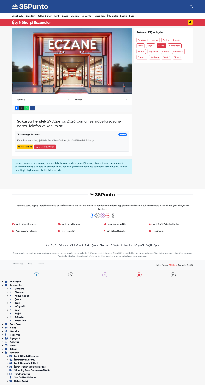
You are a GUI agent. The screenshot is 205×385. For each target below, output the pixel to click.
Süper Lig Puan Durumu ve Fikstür (32, 370)
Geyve (151, 45)
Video (12, 327)
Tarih (57, 15)
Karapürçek (174, 45)
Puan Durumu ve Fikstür (26, 230)
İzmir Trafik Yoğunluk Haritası (166, 224)
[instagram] (104, 274)
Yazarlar (14, 331)
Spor (131, 15)
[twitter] (70, 274)
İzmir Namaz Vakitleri (117, 224)
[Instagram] (102, 215)
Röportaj (14, 334)
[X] (97, 215)
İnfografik (112, 15)
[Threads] (113, 215)
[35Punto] (30, 6)
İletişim (41, 264)
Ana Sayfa (18, 15)
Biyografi (14, 338)
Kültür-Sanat (45, 15)
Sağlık (123, 15)
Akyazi (155, 40)
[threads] (173, 274)
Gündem (30, 15)
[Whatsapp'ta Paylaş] (26, 108)
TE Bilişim (173, 265)
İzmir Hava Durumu (71, 224)
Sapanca (142, 57)
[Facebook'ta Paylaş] (17, 108)
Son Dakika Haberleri (116, 230)
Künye (30, 264)
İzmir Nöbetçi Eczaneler (26, 224)
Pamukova (178, 51)
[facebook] (36, 274)
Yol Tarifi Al (26, 146)
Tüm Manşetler (68, 230)
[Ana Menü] (191, 16)
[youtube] (139, 274)
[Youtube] (107, 215)
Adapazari (143, 40)
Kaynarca (153, 51)
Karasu (141, 51)
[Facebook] (92, 215)
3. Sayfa (86, 15)
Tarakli (177, 57)
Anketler (14, 341)
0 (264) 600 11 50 (47, 146)
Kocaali (165, 51)
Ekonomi (75, 15)
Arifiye (166, 40)
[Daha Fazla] (32, 108)
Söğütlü (166, 57)
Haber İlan (99, 15)
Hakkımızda (18, 264)
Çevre (65, 15)
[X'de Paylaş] (21, 108)
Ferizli (140, 45)
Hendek (161, 45)
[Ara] (191, 6)
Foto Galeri (15, 324)
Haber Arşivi (158, 230)
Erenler (176, 40)
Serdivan (154, 57)
